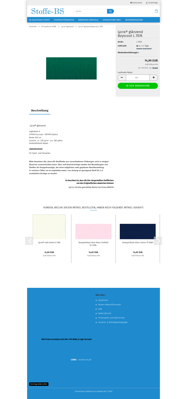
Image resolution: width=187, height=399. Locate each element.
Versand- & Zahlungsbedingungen (113, 322)
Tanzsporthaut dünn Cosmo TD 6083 (137, 242)
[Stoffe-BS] (47, 11)
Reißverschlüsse (134, 20)
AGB (100, 309)
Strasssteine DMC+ (112, 20)
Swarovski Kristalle (88, 20)
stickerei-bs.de (84, 360)
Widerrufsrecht (104, 313)
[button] (156, 11)
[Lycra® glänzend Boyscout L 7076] (71, 64)
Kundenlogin (153, 3)
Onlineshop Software (84, 391)
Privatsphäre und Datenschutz (111, 318)
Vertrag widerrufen (38, 384)
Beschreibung (39, 110)
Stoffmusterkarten (64, 20)
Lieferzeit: (122, 46)
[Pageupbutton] (179, 395)
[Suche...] (110, 11)
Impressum (103, 300)
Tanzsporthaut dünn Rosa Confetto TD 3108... (93, 243)
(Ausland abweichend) (144, 49)
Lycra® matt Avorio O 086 (49, 242)
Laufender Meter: (125, 72)
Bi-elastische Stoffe (39, 20)
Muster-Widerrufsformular (109, 304)
